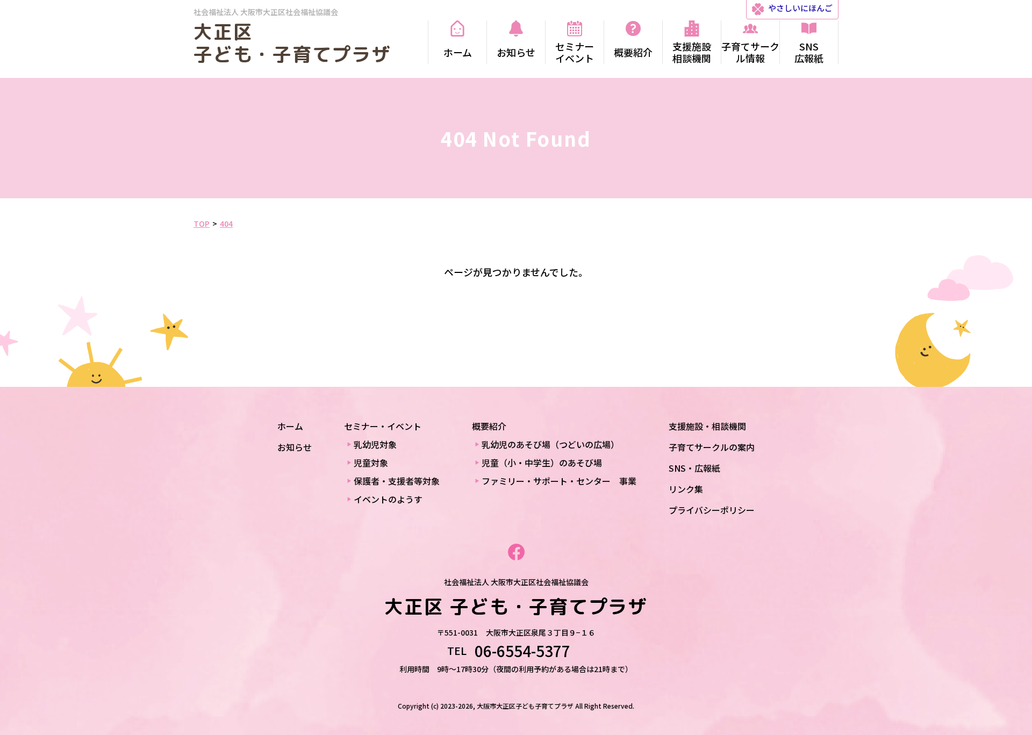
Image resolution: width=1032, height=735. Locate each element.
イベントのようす (388, 499)
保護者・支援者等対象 (397, 480)
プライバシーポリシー (712, 509)
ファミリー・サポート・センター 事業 (559, 480)
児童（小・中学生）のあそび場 (542, 462)
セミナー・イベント (382, 426)
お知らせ (294, 447)
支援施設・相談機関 (707, 426)
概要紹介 (489, 426)
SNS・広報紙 (694, 468)
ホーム (290, 426)
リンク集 (686, 488)
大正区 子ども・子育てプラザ (292, 42)
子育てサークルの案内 (712, 447)
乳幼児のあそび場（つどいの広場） (550, 444)
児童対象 (371, 462)
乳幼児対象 (375, 444)
